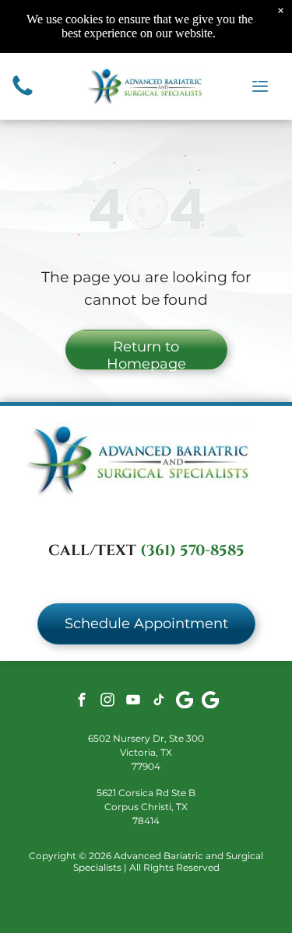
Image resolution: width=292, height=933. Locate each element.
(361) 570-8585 (192, 550)
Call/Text (92, 550)
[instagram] (107, 702)
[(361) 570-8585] (22, 94)
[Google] (184, 702)
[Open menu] (260, 86)
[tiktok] (159, 702)
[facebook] (82, 702)
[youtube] (133, 702)
